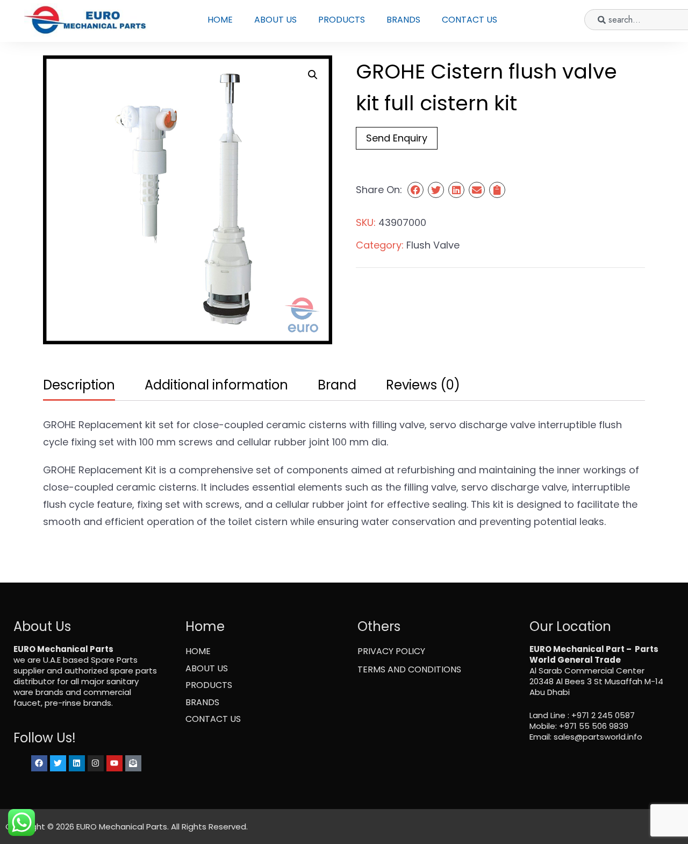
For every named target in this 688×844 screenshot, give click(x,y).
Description (79, 385)
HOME (220, 19)
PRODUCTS (341, 19)
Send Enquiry (396, 138)
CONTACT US (469, 19)
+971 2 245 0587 (603, 715)
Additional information (216, 385)
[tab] (77, 386)
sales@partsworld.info (598, 736)
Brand (337, 385)
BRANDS (403, 19)
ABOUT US (275, 19)
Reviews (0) (423, 385)
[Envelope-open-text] (133, 763)
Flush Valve (433, 245)
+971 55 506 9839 (593, 726)
